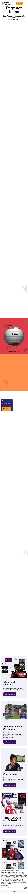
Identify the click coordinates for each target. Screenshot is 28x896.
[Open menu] (25, 3)
